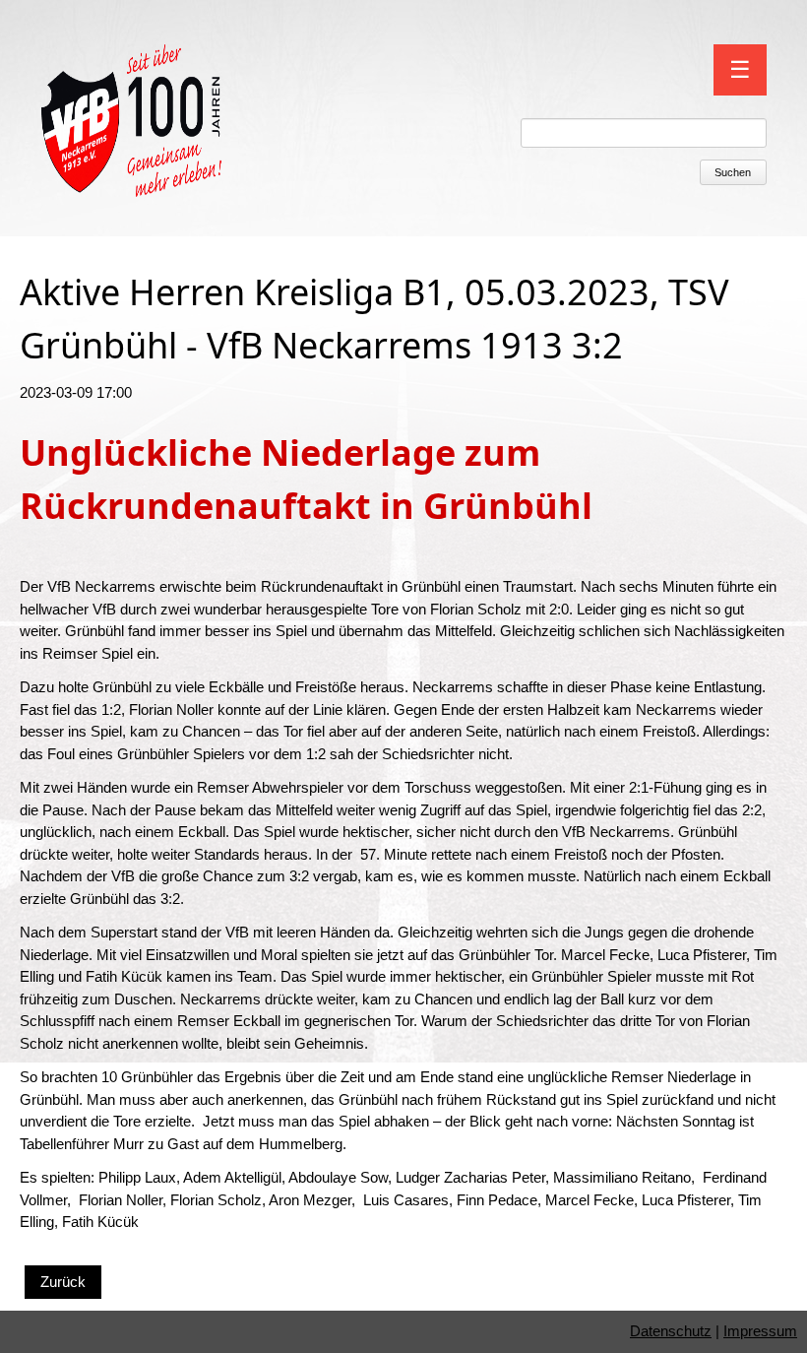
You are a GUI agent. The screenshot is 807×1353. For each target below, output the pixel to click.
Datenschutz (671, 1330)
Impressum (760, 1330)
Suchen (732, 172)
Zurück (63, 1281)
